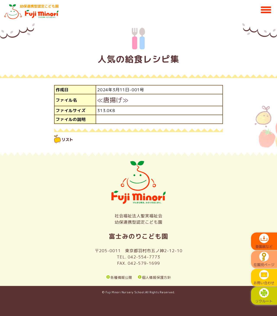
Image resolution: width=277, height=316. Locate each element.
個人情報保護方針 (156, 277)
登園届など (264, 246)
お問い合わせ (264, 283)
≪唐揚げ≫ (113, 100)
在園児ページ (264, 264)
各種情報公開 (121, 277)
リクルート (264, 301)
